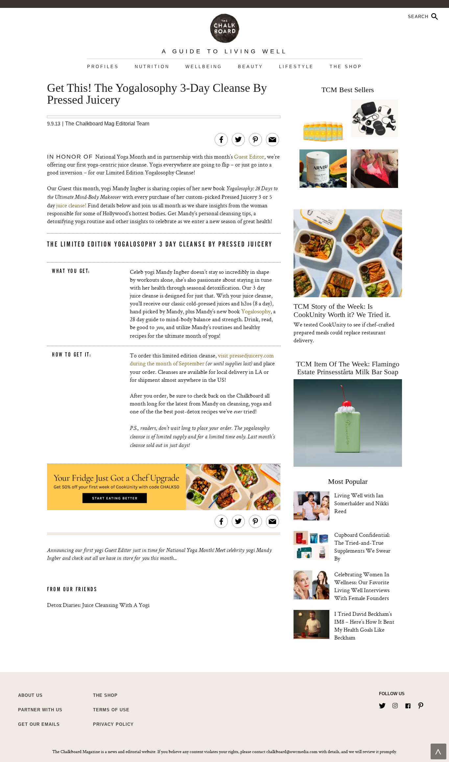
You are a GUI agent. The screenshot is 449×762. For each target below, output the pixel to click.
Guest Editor (249, 156)
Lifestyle (296, 66)
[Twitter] (382, 704)
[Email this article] (272, 140)
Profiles (103, 66)
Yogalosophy (256, 311)
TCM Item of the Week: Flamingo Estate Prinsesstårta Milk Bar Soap (347, 368)
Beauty (250, 66)
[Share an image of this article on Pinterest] (255, 140)
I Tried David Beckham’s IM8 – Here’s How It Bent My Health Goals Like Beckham (364, 625)
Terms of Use (111, 709)
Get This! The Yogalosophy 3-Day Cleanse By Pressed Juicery (157, 94)
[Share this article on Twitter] (238, 140)
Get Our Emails (39, 724)
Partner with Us (40, 709)
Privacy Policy (113, 724)
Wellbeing (203, 66)
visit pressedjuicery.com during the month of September (202, 359)
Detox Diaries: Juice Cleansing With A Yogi (98, 605)
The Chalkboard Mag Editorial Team (107, 123)
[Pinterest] (420, 704)
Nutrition (152, 66)
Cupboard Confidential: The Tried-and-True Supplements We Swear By (362, 546)
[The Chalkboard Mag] (224, 27)
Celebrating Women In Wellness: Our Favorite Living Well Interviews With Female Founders (362, 586)
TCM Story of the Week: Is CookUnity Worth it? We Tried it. (342, 310)
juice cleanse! (72, 205)
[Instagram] (395, 704)
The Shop (346, 66)
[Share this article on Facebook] (221, 140)
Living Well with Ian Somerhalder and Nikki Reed (361, 503)
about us (30, 695)
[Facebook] (408, 704)
